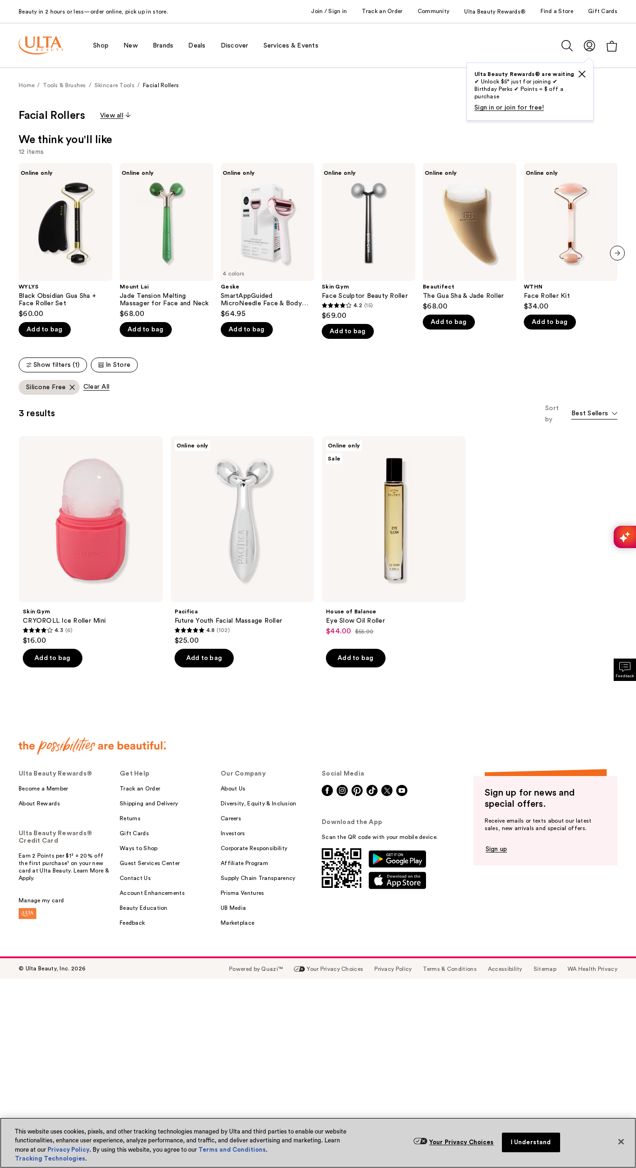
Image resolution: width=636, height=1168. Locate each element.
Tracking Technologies (50, 1158)
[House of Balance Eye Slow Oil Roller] (394, 536)
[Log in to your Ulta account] (589, 45)
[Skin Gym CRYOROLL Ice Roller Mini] (90, 540)
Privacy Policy (68, 1150)
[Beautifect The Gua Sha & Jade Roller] (469, 237)
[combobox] (594, 414)
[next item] (617, 253)
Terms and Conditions (232, 1150)
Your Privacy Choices (461, 1142)
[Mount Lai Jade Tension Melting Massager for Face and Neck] (166, 240)
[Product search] (567, 45)
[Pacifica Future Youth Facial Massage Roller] (242, 540)
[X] (582, 74)
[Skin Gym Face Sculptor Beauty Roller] (368, 241)
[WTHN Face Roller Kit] (570, 237)
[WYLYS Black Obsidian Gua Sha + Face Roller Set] (65, 240)
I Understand (531, 1142)
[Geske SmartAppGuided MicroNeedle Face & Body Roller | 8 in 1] (267, 240)
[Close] (621, 1141)
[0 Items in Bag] (611, 46)
